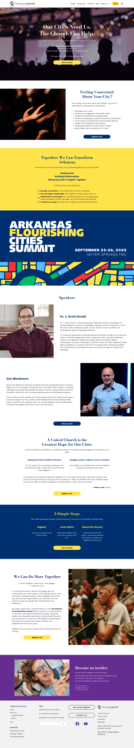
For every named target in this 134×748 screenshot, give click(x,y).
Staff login (101, 722)
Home (12, 710)
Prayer (73, 4)
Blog (97, 4)
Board (13, 718)
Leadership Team (17, 715)
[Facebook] (77, 723)
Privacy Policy (102, 716)
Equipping (81, 4)
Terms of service (103, 713)
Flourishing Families (17, 736)
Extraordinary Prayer (17, 731)
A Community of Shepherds (49, 714)
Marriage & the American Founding (51, 717)
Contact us (81, 715)
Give (115, 4)
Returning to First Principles (49, 710)
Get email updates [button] (81, 707)
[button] (81, 688)
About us (13, 712)
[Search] (63, 724)
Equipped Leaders (16, 734)
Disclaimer (101, 719)
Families (90, 4)
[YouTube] (85, 723)
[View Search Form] (122, 4)
